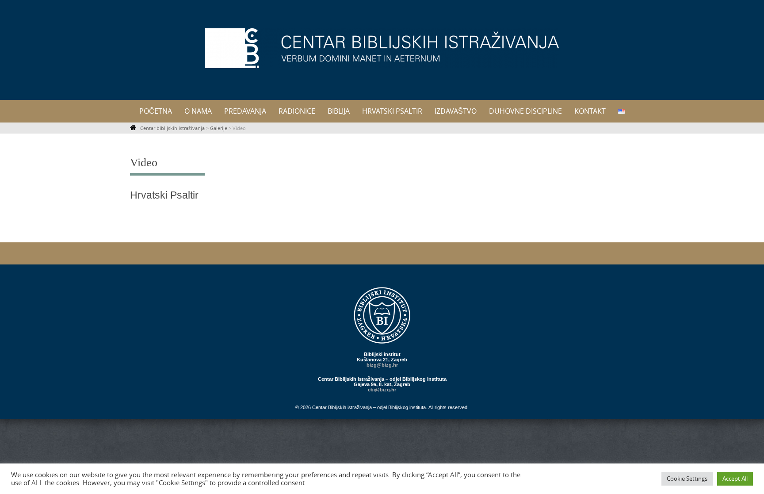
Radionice (297, 111)
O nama (198, 111)
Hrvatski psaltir (392, 111)
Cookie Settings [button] (687, 479)
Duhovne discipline (525, 111)
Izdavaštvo (456, 111)
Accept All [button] (735, 479)
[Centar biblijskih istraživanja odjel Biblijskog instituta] (382, 48)
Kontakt (590, 111)
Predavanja (245, 111)
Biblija (339, 111)
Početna (155, 111)
